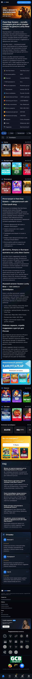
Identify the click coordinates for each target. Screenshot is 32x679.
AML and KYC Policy (4, 614)
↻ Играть (16, 445)
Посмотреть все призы (16, 370)
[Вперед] (30, 142)
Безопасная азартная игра (5, 616)
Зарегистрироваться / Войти (24, 2)
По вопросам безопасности (6, 599)
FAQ (2, 612)
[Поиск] (3, 137)
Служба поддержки (4, 604)
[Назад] (28, 142)
